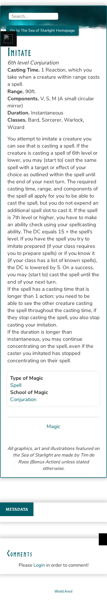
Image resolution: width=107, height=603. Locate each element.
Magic (53, 426)
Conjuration (23, 399)
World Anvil (63, 591)
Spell (15, 385)
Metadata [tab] (16, 509)
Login (39, 565)
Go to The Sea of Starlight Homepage (42, 30)
